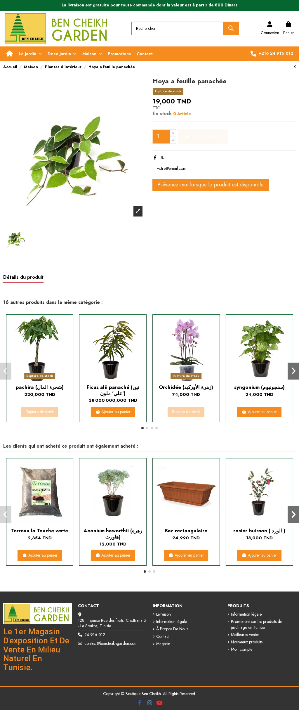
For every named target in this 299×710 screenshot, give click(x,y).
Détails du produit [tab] (23, 277)
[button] (30, 53)
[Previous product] (295, 67)
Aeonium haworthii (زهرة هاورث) (113, 533)
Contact (162, 636)
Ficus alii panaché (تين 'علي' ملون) (113, 390)
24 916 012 (94, 635)
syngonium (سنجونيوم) (259, 387)
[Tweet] (162, 157)
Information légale (171, 621)
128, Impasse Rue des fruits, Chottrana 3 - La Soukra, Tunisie (112, 623)
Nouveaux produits (247, 642)
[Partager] (155, 157)
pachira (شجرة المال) (40, 387)
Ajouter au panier (116, 412)
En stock (162, 114)
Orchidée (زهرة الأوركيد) (186, 387)
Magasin (163, 644)
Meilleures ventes (245, 635)
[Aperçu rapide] (39, 379)
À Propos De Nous (172, 629)
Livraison (163, 614)
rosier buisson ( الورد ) (259, 530)
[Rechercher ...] (231, 28)
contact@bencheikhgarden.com (111, 643)
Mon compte (241, 649)
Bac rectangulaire (186, 530)
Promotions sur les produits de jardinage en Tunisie (256, 624)
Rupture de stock (40, 412)
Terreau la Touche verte (39, 530)
